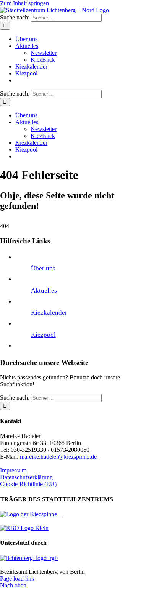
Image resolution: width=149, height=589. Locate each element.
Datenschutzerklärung (26, 477)
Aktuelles (44, 290)
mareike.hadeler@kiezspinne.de (59, 456)
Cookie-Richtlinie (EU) (28, 484)
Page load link (17, 578)
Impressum (13, 470)
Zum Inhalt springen (24, 3)
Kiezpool (43, 334)
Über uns (43, 268)
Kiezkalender (49, 312)
